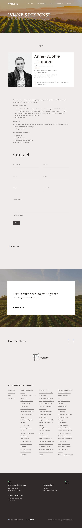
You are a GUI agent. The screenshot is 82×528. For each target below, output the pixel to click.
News (9, 395)
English (69, 3)
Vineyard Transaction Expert (64, 397)
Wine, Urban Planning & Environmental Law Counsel (64, 449)
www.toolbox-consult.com (44, 77)
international (42, 395)
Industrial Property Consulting (25, 453)
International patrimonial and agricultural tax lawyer (46, 399)
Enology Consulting (25, 449)
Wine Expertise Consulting (65, 430)
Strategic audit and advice (46, 441)
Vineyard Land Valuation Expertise (46, 453)
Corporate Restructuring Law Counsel (27, 434)
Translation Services (44, 447)
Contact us (17, 308)
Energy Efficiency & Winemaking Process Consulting (26, 444)
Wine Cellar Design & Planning (64, 418)
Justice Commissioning (45, 403)
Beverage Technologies (27, 412)
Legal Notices (52, 520)
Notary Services (43, 428)
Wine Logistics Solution (64, 433)
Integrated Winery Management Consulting (46, 391)
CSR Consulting (24, 438)
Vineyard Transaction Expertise (64, 402)
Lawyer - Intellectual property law (45, 416)
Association (30, 3)
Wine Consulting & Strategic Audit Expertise (65, 426)
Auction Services (25, 403)
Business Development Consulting (26, 421)
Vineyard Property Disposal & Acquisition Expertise (65, 391)
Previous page (14, 246)
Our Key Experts (41, 3)
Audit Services (24, 406)
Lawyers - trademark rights (46, 420)
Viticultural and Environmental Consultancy (62, 409)
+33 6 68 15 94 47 (42, 72)
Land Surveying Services (46, 412)
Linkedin (20, 520)
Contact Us (59, 3)
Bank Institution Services (27, 409)
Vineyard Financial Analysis (46, 449)
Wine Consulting (62, 422)
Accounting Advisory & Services (26, 391)
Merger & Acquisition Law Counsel (46, 424)
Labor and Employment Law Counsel (45, 408)
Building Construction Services (26, 416)
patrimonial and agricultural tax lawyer (45, 437)
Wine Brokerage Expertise (65, 414)
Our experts (11, 393)
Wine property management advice (64, 443)
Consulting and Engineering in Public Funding (26, 427)
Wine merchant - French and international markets (65, 437)
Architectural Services (26, 401)
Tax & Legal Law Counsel (46, 444)
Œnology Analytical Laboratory (44, 432)
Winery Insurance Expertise (65, 455)
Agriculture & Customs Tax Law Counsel (27, 397)
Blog (51, 3)
